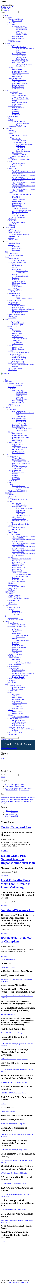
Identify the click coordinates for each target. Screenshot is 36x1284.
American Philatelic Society (18, 744)
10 (8, 959)
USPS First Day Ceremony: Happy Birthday (14, 1059)
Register (3, 7)
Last (13, 959)
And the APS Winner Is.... (17, 910)
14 (5, 788)
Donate (9, 748)
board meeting (10, 801)
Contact (14, 748)
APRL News (9, 799)
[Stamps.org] (5, 8)
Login (8, 7)
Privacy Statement (13, 1282)
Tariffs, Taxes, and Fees (16, 827)
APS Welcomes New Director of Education (14, 1082)
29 (5, 816)
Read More (4, 851)
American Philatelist (7, 798)
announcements (18, 798)
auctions (23, 799)
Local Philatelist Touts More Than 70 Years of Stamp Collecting (16, 884)
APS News (17, 799)
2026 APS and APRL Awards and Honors (13, 1093)
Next (10, 959)
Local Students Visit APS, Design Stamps (13, 1209)
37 (5, 812)
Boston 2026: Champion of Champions (16, 939)
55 (5, 785)
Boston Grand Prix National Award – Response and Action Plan (18, 859)
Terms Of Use (24, 1282)
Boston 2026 (18, 801)
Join (3, 748)
